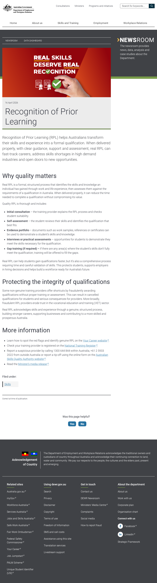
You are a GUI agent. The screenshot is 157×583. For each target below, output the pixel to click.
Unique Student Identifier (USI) (20, 571)
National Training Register (80, 345)
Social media (88, 518)
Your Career (13, 549)
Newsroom (11, 40)
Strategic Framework (129, 541)
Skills (7, 384)
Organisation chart (128, 511)
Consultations (63, 6)
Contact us (86, 491)
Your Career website (95, 340)
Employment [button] (101, 23)
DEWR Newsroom (90, 498)
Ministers (79, 6)
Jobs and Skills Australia (20, 518)
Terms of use (51, 518)
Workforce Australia (17, 505)
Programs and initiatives (101, 6)
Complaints (87, 511)
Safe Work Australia (17, 525)
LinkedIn (129, 534)
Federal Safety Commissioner (15, 540)
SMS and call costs (54, 532)
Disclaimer (49, 505)
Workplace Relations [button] (135, 23)
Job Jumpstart (15, 555)
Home (13, 23)
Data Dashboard (33, 40)
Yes (72, 424)
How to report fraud (91, 525)
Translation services (54, 545)
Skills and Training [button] (68, 23)
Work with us (125, 498)
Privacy (48, 498)
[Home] (18, 8)
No (82, 424)
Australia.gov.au (15, 491)
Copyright (49, 511)
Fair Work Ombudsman (19, 532)
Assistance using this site (57, 538)
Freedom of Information (56, 525)
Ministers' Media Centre (93, 505)
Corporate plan (126, 505)
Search (47, 491)
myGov (11, 498)
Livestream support (54, 552)
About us (122, 491)
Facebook (129, 526)
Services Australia (16, 511)
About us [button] (37, 23)
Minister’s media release (32, 364)
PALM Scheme (14, 562)
